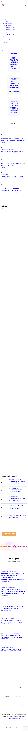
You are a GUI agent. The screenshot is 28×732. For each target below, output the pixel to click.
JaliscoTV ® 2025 (7, 727)
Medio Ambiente (8, 632)
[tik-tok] (3, 50)
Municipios (14, 571)
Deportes (13, 101)
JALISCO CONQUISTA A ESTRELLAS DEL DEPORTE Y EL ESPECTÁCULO (14, 86)
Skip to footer (10, 1)
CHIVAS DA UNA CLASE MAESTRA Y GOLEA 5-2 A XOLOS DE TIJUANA (14, 108)
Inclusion (8, 137)
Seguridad (7, 186)
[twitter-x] (2, 50)
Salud (11, 604)
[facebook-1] (1, 50)
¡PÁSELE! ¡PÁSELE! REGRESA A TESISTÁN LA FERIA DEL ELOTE (11, 650)
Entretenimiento (14, 78)
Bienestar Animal (5, 571)
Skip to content (3, 1)
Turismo (15, 79)
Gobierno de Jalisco (6, 587)
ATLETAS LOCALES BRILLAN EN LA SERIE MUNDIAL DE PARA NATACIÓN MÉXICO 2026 (14, 58)
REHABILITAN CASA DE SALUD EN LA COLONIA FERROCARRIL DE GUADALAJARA (13, 608)
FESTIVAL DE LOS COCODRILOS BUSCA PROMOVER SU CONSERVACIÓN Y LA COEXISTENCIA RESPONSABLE (12, 576)
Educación (4, 618)
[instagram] (5, 50)
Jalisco (12, 79)
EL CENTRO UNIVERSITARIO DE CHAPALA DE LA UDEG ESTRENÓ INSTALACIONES (11, 622)
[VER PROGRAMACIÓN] (14, 529)
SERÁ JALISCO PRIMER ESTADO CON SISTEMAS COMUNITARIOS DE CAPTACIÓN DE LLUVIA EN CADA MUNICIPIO (13, 636)
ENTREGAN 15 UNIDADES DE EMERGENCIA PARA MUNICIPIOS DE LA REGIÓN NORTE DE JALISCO (13, 591)
